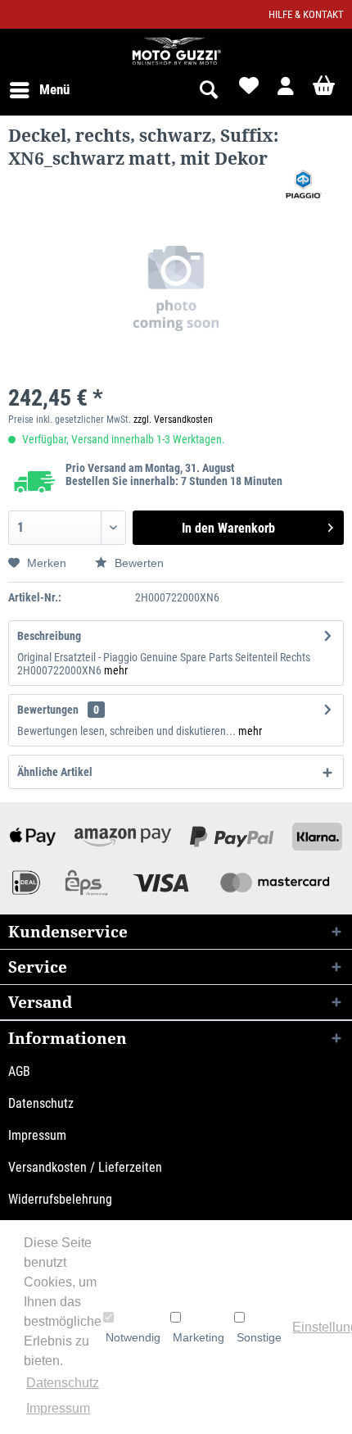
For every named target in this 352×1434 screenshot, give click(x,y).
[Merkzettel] (247, 90)
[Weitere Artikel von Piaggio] (304, 184)
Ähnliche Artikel (55, 771)
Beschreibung (49, 635)
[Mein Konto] (286, 90)
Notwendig (133, 1337)
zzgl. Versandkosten (173, 419)
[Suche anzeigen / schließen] (208, 90)
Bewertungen (48, 709)
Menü (54, 89)
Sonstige (259, 1337)
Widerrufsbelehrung (60, 1199)
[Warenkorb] (325, 90)
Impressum (37, 1135)
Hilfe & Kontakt (306, 14)
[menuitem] (39, 90)
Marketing (198, 1337)
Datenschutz (41, 1103)
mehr (116, 670)
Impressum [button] (58, 1408)
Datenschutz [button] (62, 1383)
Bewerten (137, 563)
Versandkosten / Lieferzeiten (85, 1167)
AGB (19, 1071)
